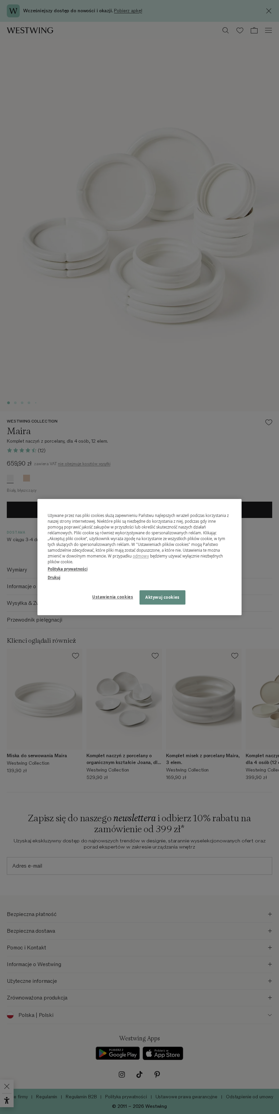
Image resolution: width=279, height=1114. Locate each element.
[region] (139, 557)
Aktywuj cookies (162, 597)
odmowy (141, 556)
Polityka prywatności (67, 568)
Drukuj (54, 577)
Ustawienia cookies (112, 596)
